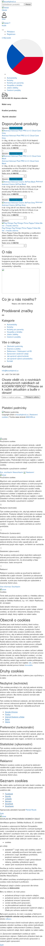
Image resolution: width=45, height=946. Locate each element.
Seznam (8, 801)
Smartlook (9, 803)
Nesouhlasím (18, 472)
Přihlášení (11, 31)
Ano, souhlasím (6, 472)
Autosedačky (12, 324)
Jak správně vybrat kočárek (18, 356)
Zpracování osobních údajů (17, 353)
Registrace (11, 34)
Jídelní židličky (12, 334)
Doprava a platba (13, 348)
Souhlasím (16, 586)
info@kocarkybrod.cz (10, 370)
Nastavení (30, 472)
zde (30, 662)
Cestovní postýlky (14, 337)
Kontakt (10, 361)
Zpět (2, 813)
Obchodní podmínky (15, 346)
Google (8, 796)
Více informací (5, 586)
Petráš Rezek (31, 810)
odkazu (8, 919)
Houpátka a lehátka (14, 332)
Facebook (9, 793)
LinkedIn (8, 798)
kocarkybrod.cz (22, 414)
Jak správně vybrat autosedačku (19, 358)
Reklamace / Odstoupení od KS (19, 351)
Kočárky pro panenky (15, 329)
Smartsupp (9, 806)
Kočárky (10, 327)
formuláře (28, 665)
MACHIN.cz (30, 417)
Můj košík (6, 38)
